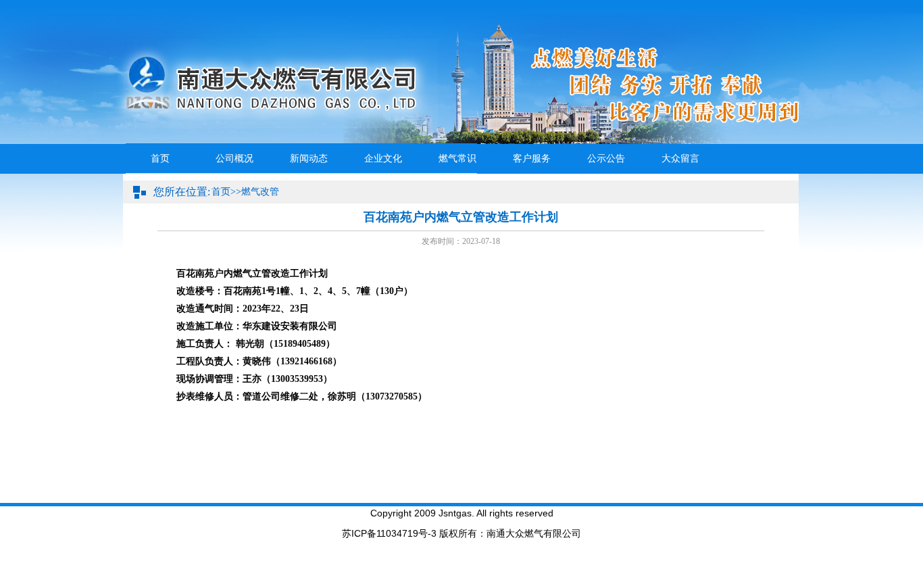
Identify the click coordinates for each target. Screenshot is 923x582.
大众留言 (680, 158)
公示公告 (606, 158)
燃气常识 (457, 158)
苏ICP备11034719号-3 (389, 533)
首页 (160, 158)
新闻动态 (309, 158)
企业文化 (383, 158)
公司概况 (234, 158)
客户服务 (532, 158)
